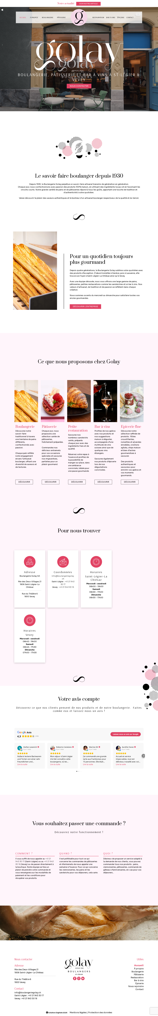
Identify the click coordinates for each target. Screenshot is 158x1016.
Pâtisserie (61, 17)
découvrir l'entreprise (85, 306)
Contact (129, 17)
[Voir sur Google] (19, 748)
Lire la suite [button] (22, 764)
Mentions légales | (79, 1012)
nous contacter (79, 86)
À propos (34, 17)
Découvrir (24, 482)
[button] (14, 756)
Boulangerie (47, 17)
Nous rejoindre (136, 986)
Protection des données (100, 1012)
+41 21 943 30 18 (66, 587)
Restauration (98, 17)
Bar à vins (110, 17)
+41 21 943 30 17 (36, 995)
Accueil (22, 17)
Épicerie (120, 17)
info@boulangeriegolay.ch (27, 992)
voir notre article (88, 4)
